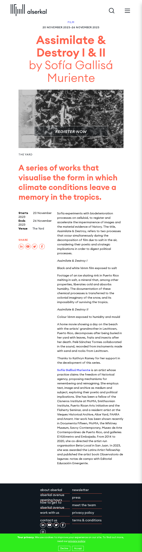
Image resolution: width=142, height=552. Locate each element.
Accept (78, 548)
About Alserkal (51, 490)
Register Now (71, 131)
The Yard (25, 154)
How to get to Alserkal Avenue (52, 504)
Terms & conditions (87, 520)
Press (76, 497)
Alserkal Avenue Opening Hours (52, 497)
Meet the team (84, 505)
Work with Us (49, 512)
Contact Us (48, 520)
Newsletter (80, 490)
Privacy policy (83, 512)
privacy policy (76, 541)
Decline (64, 548)
